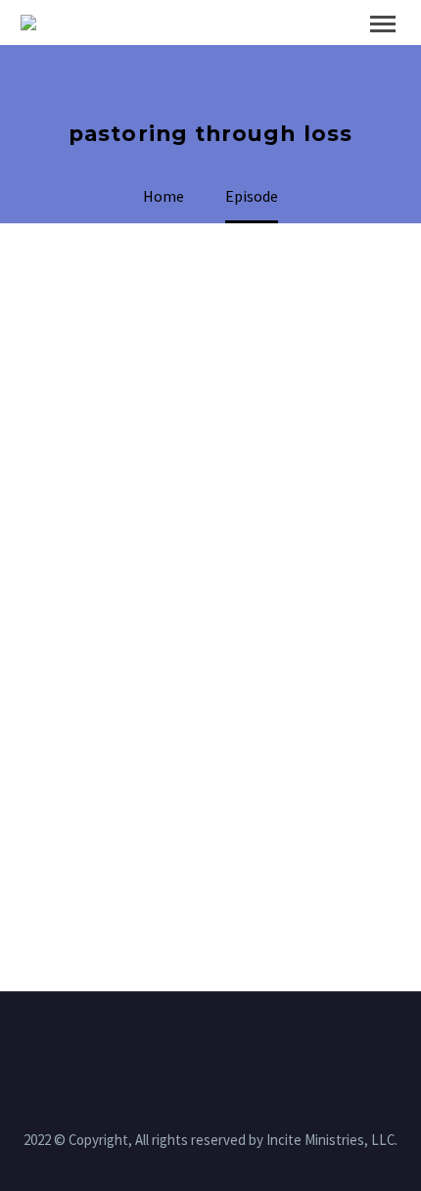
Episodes (303, 53)
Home (203, 53)
